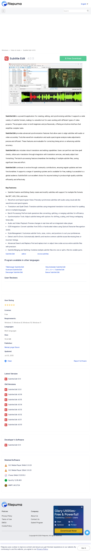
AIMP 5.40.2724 (14, 485)
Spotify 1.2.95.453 (15, 480)
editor (24, 254)
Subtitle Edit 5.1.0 (14, 379)
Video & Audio (16, 50)
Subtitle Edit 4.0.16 (15, 394)
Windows (5, 50)
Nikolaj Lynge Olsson (12, 347)
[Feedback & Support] (87, 532)
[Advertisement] (45, 32)
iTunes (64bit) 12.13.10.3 (16, 475)
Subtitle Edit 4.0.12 (15, 415)
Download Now (68, 530)
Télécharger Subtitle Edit (15, 267)
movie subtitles (43, 254)
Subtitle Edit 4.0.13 (15, 409)
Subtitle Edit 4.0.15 (15, 399)
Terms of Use (7, 519)
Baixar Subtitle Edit (53, 272)
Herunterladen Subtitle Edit (55, 267)
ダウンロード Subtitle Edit (55, 270)
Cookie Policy (7, 526)
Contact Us (35, 519)
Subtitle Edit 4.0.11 (15, 420)
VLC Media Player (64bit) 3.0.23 (20, 465)
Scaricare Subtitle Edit (14, 270)
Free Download (74, 58)
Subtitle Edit (10, 254)
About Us (34, 516)
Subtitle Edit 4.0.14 (15, 404)
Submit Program (37, 523)
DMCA (4, 523)
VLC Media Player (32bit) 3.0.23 (19, 470)
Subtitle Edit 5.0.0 (14, 389)
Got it (83, 548)
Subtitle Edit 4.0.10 (15, 425)
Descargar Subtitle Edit (14, 272)
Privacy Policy (7, 516)
